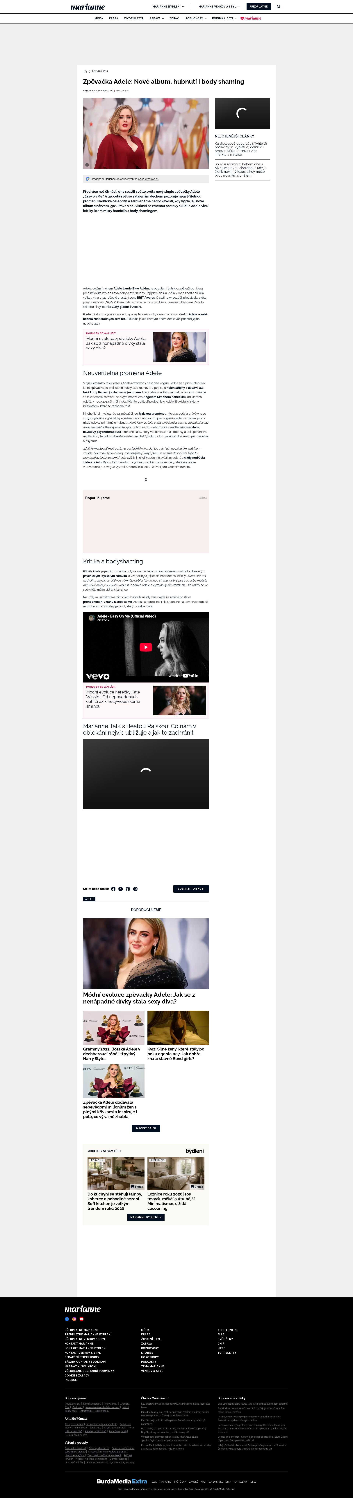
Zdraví (175, 18)
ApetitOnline (228, 1330)
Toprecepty (227, 1352)
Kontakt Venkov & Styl (83, 1352)
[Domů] (91, 6)
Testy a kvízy (110, 1404)
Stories (147, 1352)
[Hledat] (278, 6)
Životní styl (134, 18)
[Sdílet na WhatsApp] (135, 889)
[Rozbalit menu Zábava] (162, 18)
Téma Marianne (153, 1366)
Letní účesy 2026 (117, 1431)
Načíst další (146, 1128)
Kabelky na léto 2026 (95, 1431)
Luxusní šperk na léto (76, 1435)
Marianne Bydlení (167, 6)
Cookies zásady (77, 1375)
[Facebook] (67, 1319)
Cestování (77, 1407)
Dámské (193, 1482)
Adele (89, 899)
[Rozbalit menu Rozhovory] (204, 18)
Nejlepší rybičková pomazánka (91, 1459)
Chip (221, 1343)
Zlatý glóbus (120, 307)
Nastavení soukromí (81, 1366)
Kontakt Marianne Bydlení (86, 1348)
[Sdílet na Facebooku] (113, 889)
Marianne (165, 1482)
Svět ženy (225, 1339)
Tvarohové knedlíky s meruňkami (104, 1455)
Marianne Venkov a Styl (217, 6)
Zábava (155, 18)
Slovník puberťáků (92, 1404)
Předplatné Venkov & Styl (85, 1339)
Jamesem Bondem (180, 302)
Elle (221, 1334)
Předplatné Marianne (82, 1330)
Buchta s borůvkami (96, 1462)
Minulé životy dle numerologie (101, 1424)
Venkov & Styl (152, 1371)
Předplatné (258, 6)
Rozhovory (194, 18)
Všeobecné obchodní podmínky (89, 1371)
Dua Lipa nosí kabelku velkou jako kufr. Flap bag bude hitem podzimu (253, 1404)
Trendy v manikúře (74, 1424)
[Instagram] (74, 1319)
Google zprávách (148, 178)
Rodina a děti (222, 18)
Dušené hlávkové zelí (75, 1448)
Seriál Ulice (95, 1427)
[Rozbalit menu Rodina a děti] (234, 18)
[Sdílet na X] (120, 889)
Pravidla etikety (72, 1404)
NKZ (203, 1482)
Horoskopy (150, 1357)
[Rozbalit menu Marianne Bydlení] (182, 7)
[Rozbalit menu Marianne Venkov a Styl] (237, 7)
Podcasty (149, 1361)
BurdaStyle (215, 1482)
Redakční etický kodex (82, 1357)
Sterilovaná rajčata (75, 1455)
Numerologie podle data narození (102, 1407)
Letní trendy (86, 1411)
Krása (113, 18)
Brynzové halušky (74, 1462)
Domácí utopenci (119, 1459)
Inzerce (71, 1380)
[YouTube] (81, 1319)
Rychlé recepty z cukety (122, 1462)
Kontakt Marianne (79, 1343)
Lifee (221, 1348)
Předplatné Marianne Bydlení (88, 1334)
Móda (99, 18)
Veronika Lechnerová (98, 90)
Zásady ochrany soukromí (85, 1361)
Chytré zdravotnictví (114, 1427)
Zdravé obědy (102, 1411)
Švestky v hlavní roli (99, 1448)
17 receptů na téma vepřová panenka (107, 1451)
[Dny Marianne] (250, 18)
